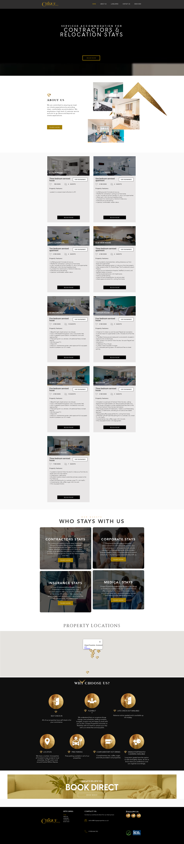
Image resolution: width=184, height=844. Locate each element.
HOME (64, 815)
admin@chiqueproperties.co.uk (99, 820)
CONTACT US (66, 820)
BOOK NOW (66, 821)
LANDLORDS (66, 818)
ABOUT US (65, 816)
